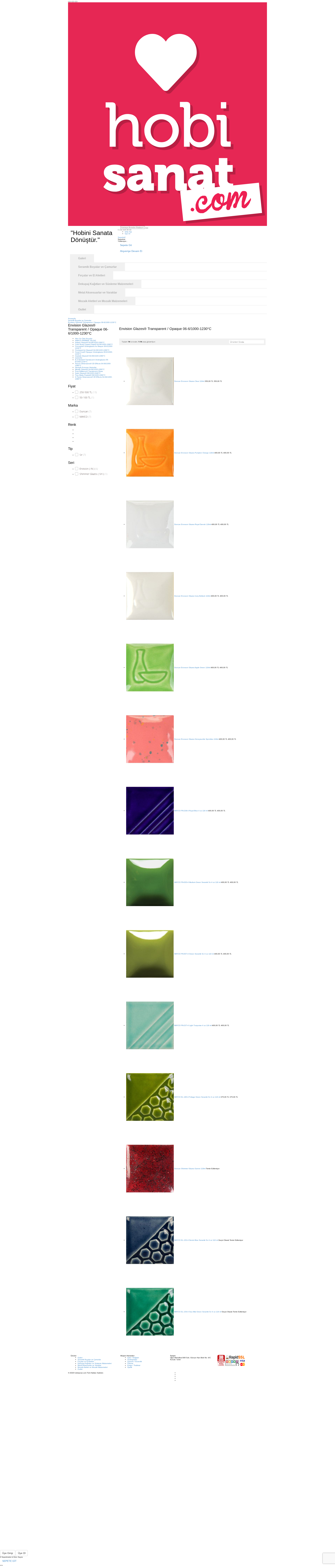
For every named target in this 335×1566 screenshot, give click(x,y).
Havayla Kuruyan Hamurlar (85, 367)
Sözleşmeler (132, 1360)
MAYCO (85, 416)
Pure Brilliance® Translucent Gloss (89, 371)
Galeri (80, 1358)
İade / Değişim (133, 1358)
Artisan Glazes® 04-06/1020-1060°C (90, 342)
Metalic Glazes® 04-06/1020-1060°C (90, 369)
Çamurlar (78, 358)
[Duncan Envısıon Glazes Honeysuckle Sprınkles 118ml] (150, 739)
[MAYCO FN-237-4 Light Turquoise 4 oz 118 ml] (150, 1025)
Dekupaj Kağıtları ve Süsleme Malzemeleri (94, 1363)
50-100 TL (87, 397)
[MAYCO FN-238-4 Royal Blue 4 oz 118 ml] (150, 811)
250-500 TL (88, 392)
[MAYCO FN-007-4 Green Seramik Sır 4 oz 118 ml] (150, 954)
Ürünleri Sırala (237, 341)
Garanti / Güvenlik (134, 1361)
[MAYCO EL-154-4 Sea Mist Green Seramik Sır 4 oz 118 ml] (150, 1312)
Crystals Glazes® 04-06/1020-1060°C (90, 356)
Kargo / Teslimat (133, 1365)
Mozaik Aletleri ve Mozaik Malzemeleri (92, 1367)
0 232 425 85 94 (124, 230)
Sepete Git (126, 245)
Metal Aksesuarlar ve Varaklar (89, 1365)
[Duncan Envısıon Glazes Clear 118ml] (150, 381)
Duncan (85, 411)
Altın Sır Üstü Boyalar (83, 339)
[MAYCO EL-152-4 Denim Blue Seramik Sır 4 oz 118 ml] (150, 1240)
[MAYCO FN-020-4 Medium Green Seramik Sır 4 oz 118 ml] (150, 882)
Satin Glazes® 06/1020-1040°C (87, 373)
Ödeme (130, 1363)
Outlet (80, 1369)
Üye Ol (127, 234)
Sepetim (121, 237)
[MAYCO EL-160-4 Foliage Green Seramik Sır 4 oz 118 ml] (150, 1097)
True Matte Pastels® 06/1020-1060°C (90, 375)
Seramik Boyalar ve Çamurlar (89, 1360)
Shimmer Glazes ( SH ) (93, 474)
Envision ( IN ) (89, 468)
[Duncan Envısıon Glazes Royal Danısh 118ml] (150, 524)
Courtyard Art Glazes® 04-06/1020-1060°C (92, 350)
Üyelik (129, 1367)
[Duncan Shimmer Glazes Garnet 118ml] (150, 1169)
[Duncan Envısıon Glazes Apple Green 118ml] (150, 667)
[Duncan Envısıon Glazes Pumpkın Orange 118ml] (150, 453)
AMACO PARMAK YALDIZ (85, 340)
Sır (83, 454)
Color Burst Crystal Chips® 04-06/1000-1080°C (94, 344)
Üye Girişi (7, 1553)
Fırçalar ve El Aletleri (86, 1361)
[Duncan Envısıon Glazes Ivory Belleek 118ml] (150, 596)
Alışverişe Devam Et (131, 251)
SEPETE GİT (9, 1561)
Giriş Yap (128, 232)
